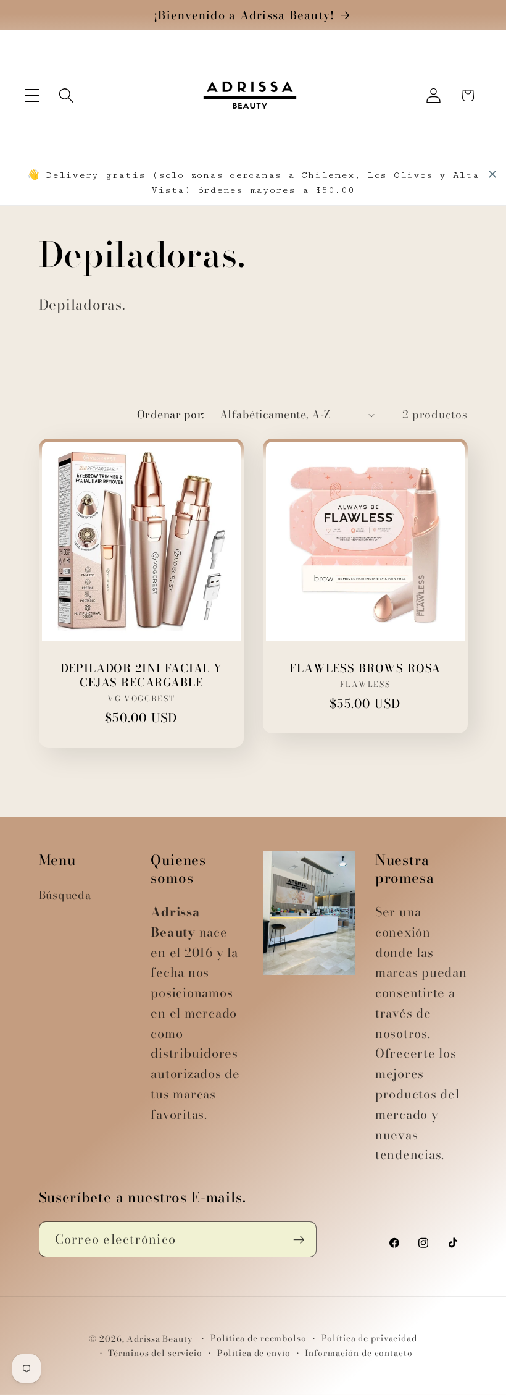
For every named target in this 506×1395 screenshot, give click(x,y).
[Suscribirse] (299, 1239)
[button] (32, 95)
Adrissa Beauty (159, 1339)
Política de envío (254, 1353)
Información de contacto (358, 1353)
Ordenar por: (170, 414)
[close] (492, 174)
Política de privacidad (369, 1338)
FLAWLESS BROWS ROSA (365, 668)
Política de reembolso (258, 1338)
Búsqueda (65, 895)
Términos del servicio (155, 1353)
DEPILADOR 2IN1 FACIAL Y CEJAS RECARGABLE (141, 675)
